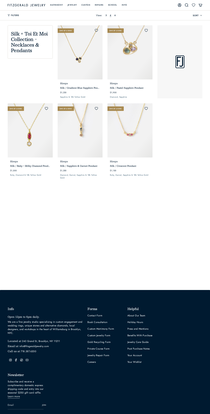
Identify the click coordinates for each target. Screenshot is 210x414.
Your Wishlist (134, 362)
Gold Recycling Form (99, 342)
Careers (91, 362)
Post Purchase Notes (138, 348)
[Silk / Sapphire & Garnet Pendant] (80, 130)
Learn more (14, 396)
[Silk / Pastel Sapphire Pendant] (130, 52)
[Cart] (200, 5)
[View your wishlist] (193, 5)
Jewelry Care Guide (138, 342)
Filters (15, 15)
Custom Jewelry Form (98, 335)
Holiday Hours (135, 322)
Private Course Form (98, 348)
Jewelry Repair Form (98, 355)
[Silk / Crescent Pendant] (130, 130)
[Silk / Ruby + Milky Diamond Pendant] (30, 130)
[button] (56, 5)
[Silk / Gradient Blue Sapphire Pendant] (80, 52)
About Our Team (136, 315)
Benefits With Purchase (140, 335)
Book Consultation (97, 322)
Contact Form (94, 315)
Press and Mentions (137, 329)
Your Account (134, 355)
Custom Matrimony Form (100, 329)
